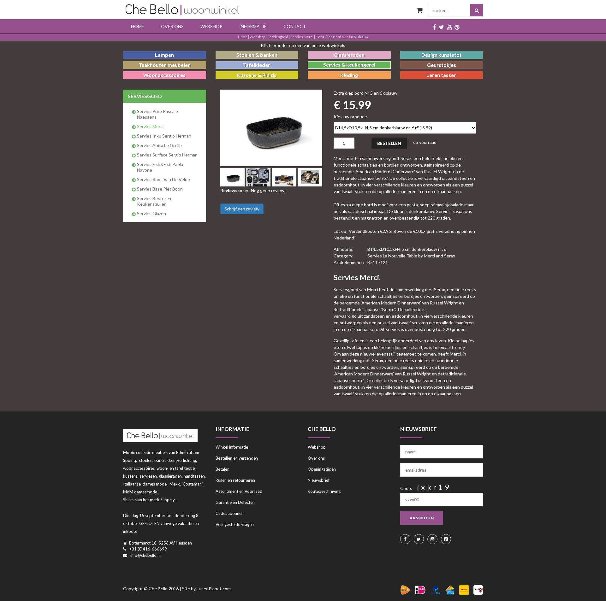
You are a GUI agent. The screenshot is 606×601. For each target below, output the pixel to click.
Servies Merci (301, 37)
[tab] (232, 177)
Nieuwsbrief (319, 480)
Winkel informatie (232, 447)
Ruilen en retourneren (235, 480)
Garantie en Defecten (235, 502)
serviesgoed (277, 37)
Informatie (253, 26)
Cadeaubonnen (230, 513)
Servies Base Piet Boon (160, 188)
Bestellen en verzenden (237, 458)
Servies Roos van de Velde (163, 179)
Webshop (211, 26)
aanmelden (422, 518)
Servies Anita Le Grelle (159, 145)
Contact (294, 26)
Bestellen (389, 143)
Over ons (172, 26)
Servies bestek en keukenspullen (155, 201)
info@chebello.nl (145, 555)
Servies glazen (151, 213)
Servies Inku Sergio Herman (164, 135)
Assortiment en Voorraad (239, 491)
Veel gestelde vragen (235, 524)
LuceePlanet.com (214, 588)
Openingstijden (322, 469)
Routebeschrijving (324, 491)
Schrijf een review (241, 208)
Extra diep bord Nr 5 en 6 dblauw (342, 37)
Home (137, 26)
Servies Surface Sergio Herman (167, 154)
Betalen (222, 469)
